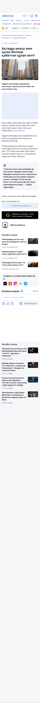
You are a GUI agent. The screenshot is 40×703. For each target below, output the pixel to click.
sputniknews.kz (18, 130)
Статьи (26, 20)
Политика (5, 20)
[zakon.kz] (8, 16)
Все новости (6, 38)
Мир (12, 20)
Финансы (18, 20)
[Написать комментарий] (20, 297)
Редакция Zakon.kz (19, 38)
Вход (36, 291)
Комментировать (30, 303)
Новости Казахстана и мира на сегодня (16, 35)
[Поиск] (32, 16)
